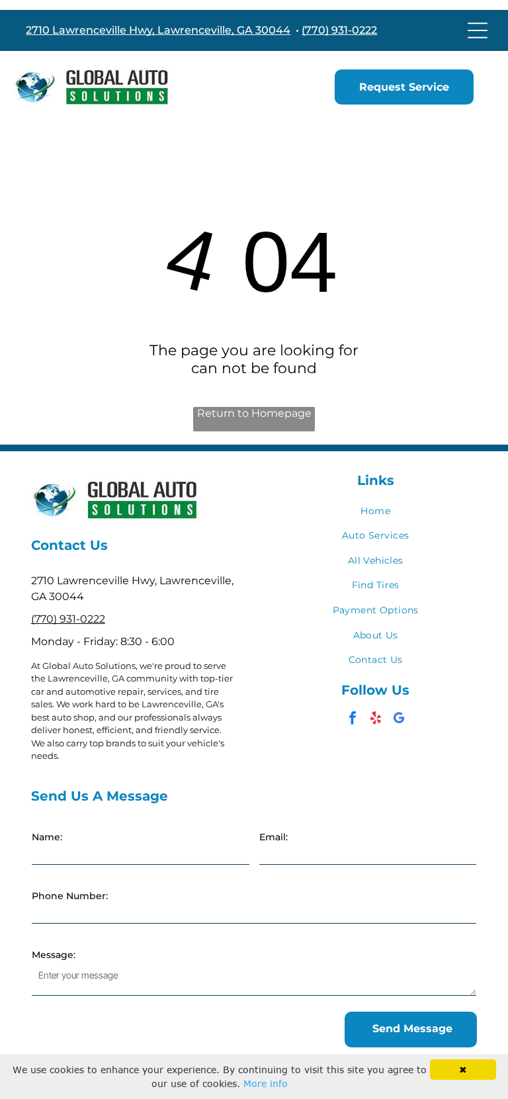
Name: (47, 837)
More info (265, 1083)
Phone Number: (70, 896)
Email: (273, 837)
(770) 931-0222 (339, 30)
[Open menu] (477, 30)
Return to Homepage (254, 413)
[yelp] (376, 719)
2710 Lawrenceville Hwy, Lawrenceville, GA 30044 (158, 30)
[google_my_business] (399, 719)
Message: (53, 955)
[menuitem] (375, 510)
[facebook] (352, 719)
